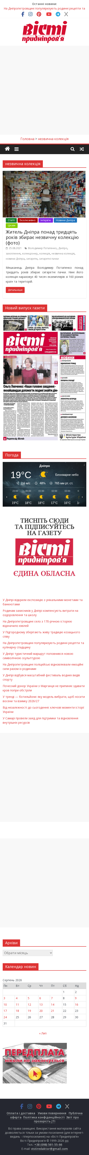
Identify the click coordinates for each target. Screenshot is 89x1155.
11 (17, 1004)
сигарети (31, 258)
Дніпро (62, 248)
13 (41, 1004)
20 (41, 1011)
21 (52, 1011)
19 (29, 1011)
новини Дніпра (15, 258)
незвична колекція (63, 253)
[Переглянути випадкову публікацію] (81, 148)
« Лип (43, 1033)
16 (76, 1004)
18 (17, 1011)
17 (5, 1011)
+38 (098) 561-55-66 (48, 1145)
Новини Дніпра (65, 220)
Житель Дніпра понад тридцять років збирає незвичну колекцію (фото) (42, 237)
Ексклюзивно (28, 220)
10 (5, 1004)
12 (29, 1004)
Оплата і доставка (21, 1113)
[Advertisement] (44, 90)
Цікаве (12, 225)
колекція (44, 253)
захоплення (13, 253)
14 (52, 1004)
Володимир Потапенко (42, 248)
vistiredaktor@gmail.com (49, 1149)
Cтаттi (11, 220)
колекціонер (30, 253)
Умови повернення (52, 1113)
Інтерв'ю (46, 220)
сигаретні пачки (49, 258)
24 (5, 1017)
